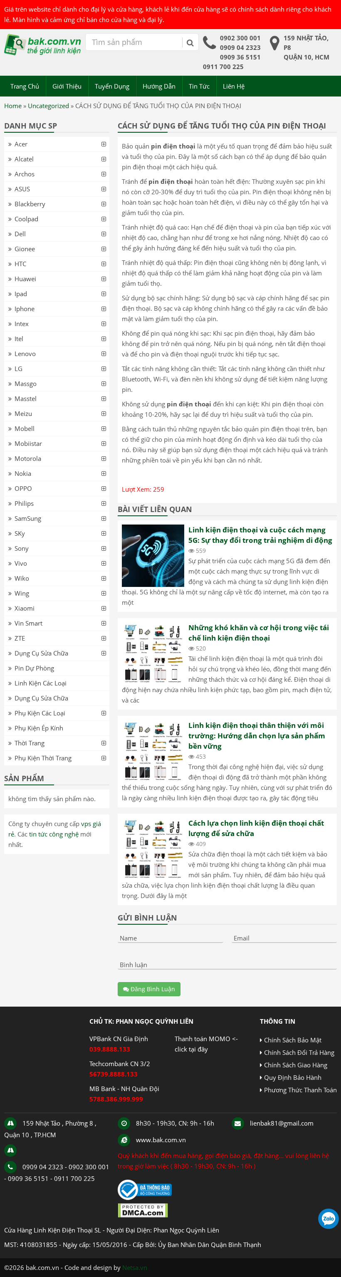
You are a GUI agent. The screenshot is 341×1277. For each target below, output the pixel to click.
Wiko (22, 578)
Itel (19, 338)
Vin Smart (28, 623)
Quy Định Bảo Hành (292, 1077)
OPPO (23, 488)
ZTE (20, 638)
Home (13, 105)
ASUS (22, 189)
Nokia (23, 473)
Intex (22, 323)
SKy (20, 533)
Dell (20, 234)
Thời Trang (29, 743)
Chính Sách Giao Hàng (295, 1065)
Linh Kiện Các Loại (41, 683)
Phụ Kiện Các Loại (40, 713)
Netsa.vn (134, 1267)
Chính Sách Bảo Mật (292, 1040)
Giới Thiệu (67, 86)
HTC (20, 264)
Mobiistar (28, 443)
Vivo (21, 563)
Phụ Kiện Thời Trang (43, 758)
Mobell (25, 428)
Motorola (28, 458)
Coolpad (26, 219)
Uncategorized (48, 105)
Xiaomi (25, 608)
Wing (22, 593)
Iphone (25, 308)
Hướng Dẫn (159, 86)
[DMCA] (143, 1215)
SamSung (28, 518)
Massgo (26, 383)
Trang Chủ (24, 86)
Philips (24, 503)
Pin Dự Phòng (34, 668)
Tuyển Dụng (112, 86)
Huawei (25, 279)
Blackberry (30, 204)
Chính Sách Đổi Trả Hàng (299, 1052)
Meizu (23, 413)
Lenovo (25, 353)
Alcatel (24, 159)
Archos (25, 174)
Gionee (25, 249)
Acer (21, 144)
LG (18, 368)
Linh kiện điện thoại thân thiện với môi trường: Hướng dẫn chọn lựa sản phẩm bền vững (256, 735)
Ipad (21, 294)
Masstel (26, 398)
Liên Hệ (234, 86)
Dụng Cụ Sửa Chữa (41, 653)
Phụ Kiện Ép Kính (39, 728)
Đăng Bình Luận (152, 989)
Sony (22, 548)
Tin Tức (199, 86)
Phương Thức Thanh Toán (300, 1090)
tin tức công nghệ (54, 834)
